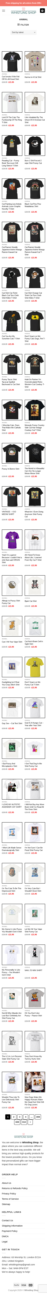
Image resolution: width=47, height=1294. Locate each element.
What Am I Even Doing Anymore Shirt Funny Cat (34, 514)
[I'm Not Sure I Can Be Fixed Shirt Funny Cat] (35, 832)
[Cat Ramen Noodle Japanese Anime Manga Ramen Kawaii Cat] (12, 232)
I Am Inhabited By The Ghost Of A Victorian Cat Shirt (35, 119)
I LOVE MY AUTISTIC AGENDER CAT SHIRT (12, 805)
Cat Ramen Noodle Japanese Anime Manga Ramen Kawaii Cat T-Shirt (34, 251)
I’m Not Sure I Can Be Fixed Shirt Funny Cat (34, 849)
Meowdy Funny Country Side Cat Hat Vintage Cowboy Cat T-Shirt (34, 427)
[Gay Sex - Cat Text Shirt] (12, 708)
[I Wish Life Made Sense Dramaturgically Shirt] (12, 832)
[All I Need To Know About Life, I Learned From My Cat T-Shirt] (35, 540)
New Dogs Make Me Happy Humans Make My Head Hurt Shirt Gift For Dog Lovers (34, 1101)
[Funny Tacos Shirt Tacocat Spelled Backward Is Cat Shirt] (12, 364)
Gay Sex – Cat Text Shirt (12, 723)
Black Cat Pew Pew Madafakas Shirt (33, 205)
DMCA (5, 1236)
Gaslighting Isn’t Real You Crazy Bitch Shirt (10, 683)
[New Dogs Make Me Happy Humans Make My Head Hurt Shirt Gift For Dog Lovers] (35, 1082)
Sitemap (6, 1204)
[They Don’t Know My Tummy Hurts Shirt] (35, 1041)
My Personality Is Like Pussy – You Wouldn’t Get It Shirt (11, 972)
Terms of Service (10, 1199)
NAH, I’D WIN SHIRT (33, 970)
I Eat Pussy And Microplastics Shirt (9, 764)
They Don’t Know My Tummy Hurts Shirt (33, 1057)
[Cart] (42, 10)
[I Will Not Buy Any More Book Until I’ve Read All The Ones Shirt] (35, 789)
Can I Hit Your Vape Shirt (12, 642)
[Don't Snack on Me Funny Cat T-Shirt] (35, 667)
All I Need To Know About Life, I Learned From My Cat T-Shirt (33, 557)
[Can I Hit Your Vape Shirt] (12, 626)
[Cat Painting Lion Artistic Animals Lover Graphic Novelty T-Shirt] (12, 189)
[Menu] (3, 10)
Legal (4, 1241)
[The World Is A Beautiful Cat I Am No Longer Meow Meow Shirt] (35, 453)
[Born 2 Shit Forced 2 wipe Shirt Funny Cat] (35, 146)
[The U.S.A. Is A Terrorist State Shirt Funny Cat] (12, 1041)
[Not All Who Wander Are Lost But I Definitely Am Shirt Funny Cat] (12, 998)
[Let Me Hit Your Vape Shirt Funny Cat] (35, 914)
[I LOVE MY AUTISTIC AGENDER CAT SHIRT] (12, 789)
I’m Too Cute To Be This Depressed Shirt (11, 889)
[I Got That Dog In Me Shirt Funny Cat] (35, 749)
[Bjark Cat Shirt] (35, 586)
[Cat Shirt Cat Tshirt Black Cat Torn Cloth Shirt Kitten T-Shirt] (12, 278)
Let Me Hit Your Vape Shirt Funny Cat (33, 930)
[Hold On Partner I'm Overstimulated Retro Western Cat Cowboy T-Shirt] (35, 364)
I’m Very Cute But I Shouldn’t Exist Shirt (33, 889)
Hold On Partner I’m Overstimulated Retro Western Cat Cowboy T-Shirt (34, 383)
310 (24, 1122)
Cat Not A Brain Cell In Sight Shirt (34, 642)
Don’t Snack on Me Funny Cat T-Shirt (32, 683)
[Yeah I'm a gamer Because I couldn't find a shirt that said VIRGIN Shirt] (12, 540)
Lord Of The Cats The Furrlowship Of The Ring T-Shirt (12, 119)
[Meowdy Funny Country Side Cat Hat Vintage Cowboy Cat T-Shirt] (35, 410)
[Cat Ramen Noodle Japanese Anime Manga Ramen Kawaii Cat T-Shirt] (35, 232)
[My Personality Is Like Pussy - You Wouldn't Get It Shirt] (12, 955)
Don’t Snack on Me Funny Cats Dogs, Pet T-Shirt (35, 338)
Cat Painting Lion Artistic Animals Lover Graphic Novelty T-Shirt (12, 206)
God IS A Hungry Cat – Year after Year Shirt (34, 724)
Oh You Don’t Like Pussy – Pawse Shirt (33, 1014)
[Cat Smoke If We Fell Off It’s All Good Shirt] (12, 62)
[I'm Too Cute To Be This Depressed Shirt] (12, 873)
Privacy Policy (9, 1193)
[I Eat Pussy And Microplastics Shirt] (12, 749)
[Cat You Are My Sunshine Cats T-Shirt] (12, 321)
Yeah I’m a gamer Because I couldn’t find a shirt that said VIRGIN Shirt (12, 559)
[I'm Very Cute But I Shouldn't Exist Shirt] (35, 873)
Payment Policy (9, 1231)
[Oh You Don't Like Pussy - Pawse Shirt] (35, 998)
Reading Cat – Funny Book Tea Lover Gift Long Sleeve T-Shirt (10, 163)
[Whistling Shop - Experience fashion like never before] (23, 10)
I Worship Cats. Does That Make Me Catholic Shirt (11, 427)
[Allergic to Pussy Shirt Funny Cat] (12, 586)
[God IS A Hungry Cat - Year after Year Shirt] (35, 708)
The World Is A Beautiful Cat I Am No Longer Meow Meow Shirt (34, 471)
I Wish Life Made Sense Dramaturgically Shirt (11, 849)
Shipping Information (12, 1226)
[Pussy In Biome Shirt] (12, 453)
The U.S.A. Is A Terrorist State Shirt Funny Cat (12, 1057)
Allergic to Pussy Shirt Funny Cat (11, 602)
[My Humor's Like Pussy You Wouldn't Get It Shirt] (12, 914)
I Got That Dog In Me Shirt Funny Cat (33, 764)
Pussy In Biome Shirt (10, 469)
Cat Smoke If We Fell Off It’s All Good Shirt (10, 78)
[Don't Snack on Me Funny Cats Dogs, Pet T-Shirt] (35, 321)
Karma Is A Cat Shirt (33, 77)
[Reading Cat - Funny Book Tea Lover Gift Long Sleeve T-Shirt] (12, 146)
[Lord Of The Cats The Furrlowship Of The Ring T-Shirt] (12, 102)
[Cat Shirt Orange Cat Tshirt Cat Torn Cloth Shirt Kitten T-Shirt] (35, 278)
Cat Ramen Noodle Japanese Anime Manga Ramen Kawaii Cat (12, 249)
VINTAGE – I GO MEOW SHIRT (9, 513)
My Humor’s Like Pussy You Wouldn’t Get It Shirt (12, 930)
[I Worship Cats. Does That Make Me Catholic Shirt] (12, 410)
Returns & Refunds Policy (15, 1188)
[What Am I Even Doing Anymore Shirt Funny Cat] (35, 497)
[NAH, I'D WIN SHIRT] (35, 955)
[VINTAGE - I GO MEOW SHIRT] (12, 497)
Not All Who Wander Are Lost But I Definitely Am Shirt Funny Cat (11, 1015)
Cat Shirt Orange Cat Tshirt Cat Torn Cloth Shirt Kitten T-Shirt (33, 295)
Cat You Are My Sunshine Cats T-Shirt (11, 337)
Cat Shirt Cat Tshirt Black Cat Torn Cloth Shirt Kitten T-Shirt (10, 295)
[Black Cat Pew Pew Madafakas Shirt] (35, 189)
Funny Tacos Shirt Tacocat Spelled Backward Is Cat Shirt (11, 382)
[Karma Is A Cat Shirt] (35, 62)
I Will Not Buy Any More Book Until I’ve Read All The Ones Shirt (34, 807)
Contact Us (7, 1220)
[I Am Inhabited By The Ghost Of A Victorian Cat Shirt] (35, 102)
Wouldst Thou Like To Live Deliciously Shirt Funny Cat (10, 1099)
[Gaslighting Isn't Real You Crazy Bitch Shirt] (12, 667)
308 (38, 1116)
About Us (6, 1183)
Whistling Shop (30, 1142)
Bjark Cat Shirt (31, 601)
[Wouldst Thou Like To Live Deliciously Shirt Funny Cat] (12, 1082)
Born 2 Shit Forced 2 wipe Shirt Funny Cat (33, 161)
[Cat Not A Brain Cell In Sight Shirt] (35, 626)
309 (17, 1122)
